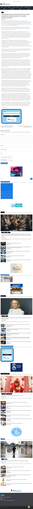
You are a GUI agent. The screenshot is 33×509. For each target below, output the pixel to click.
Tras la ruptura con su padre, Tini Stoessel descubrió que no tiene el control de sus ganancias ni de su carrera (19, 419)
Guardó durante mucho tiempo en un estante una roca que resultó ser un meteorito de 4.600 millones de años (19, 411)
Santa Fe (9, 232)
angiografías (5, 93)
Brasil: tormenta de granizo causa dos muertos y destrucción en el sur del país (14, 460)
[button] (31, 7)
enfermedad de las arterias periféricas (19, 20)
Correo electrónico (4, 149)
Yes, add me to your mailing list (6, 157)
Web (1, 153)
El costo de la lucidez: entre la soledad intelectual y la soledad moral (15, 255)
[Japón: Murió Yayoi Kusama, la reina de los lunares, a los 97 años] (16, 384)
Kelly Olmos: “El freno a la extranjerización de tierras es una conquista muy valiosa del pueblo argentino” (19, 342)
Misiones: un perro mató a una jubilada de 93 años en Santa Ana (15, 466)
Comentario (3, 134)
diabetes (22, 28)
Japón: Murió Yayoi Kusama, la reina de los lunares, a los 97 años (12, 395)
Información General (27, 7)
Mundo (3, 459)
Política (5, 7)
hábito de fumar (12, 29)
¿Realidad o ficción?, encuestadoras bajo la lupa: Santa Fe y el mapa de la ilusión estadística (19, 259)
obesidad (25, 28)
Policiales (13, 7)
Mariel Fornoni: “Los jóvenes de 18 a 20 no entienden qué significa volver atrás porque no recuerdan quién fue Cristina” (18, 325)
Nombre (4, 111)
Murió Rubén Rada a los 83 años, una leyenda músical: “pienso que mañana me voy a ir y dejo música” (19, 406)
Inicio (2, 7)
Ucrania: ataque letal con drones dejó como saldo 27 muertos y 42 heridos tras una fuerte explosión (18, 471)
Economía (9, 7)
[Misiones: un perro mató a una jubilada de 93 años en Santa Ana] (3, 467)
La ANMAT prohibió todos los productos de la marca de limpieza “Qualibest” (17, 479)
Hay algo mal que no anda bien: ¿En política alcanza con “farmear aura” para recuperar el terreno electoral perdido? (18, 251)
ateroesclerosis (9, 32)
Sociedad (6, 459)
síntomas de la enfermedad (22, 69)
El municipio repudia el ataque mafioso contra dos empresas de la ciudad (24, 126)
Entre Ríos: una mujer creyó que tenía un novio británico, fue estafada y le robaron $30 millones (19, 483)
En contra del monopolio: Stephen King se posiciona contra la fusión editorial (8, 126)
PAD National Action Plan (20, 43)
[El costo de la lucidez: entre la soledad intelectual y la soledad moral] (3, 256)
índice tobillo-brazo (11, 89)
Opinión (17, 7)
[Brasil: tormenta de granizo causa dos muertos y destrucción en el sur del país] (16, 449)
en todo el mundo (7, 24)
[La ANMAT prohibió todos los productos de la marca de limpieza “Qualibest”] (3, 480)
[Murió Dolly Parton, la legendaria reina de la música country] (3, 424)
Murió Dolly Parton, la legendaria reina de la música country (14, 423)
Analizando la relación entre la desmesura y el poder (13, 243)
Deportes (21, 7)
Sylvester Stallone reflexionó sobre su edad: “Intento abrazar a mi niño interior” (17, 402)
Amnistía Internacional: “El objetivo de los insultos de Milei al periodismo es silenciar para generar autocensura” (16, 318)
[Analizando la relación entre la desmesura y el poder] (3, 244)
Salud (2, 12)
